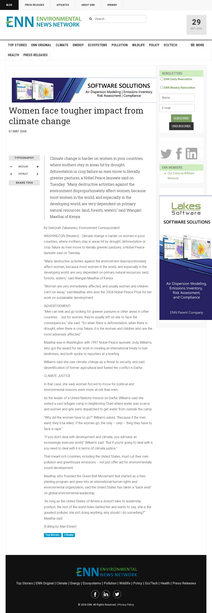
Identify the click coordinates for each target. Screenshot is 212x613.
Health (13, 55)
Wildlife (138, 45)
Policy (154, 45)
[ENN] (44, 22)
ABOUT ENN (88, 5)
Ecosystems (97, 45)
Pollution (120, 45)
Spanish (112, 5)
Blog (9, 5)
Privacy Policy (126, 604)
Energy (78, 45)
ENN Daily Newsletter (178, 79)
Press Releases (34, 5)
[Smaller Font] (11, 166)
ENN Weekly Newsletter (179, 87)
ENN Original (41, 45)
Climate (62, 45)
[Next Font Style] (37, 174)
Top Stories (17, 45)
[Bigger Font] (37, 166)
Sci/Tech (170, 45)
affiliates (63, 5)
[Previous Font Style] (11, 174)
